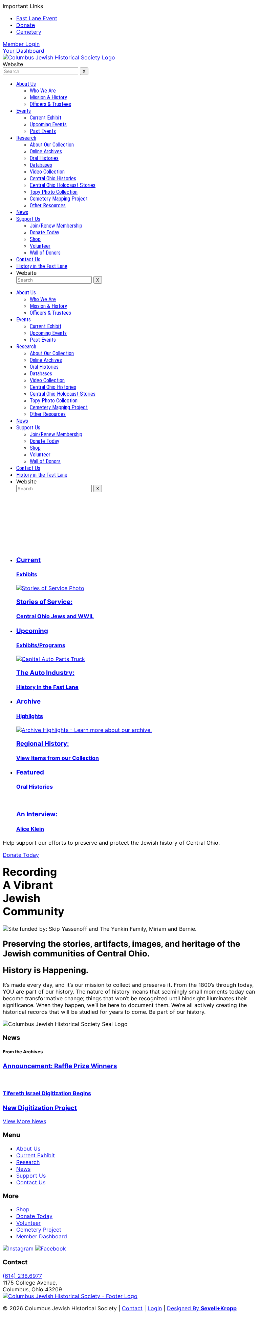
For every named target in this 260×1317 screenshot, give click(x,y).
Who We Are (43, 90)
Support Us (28, 219)
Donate (25, 25)
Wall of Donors (45, 252)
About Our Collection (52, 144)
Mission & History (48, 97)
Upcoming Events (48, 124)
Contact (132, 1308)
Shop (35, 239)
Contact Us (28, 259)
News (22, 212)
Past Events (43, 131)
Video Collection (47, 171)
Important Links (23, 6)
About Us (26, 84)
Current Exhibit (45, 117)
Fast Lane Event (36, 18)
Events (23, 111)
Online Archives (46, 151)
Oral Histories (44, 158)
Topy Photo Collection (54, 192)
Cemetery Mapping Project (59, 198)
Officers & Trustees (50, 104)
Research (26, 138)
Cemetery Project (38, 1229)
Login (21, 44)
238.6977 (22, 1275)
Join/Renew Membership (56, 225)
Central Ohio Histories (53, 178)
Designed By (202, 1308)
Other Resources (48, 205)
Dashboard (23, 50)
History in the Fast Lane (41, 266)
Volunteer (40, 246)
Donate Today (44, 232)
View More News (24, 1121)
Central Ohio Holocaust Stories (62, 185)
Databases (41, 165)
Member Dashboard (41, 1236)
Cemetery (28, 31)
